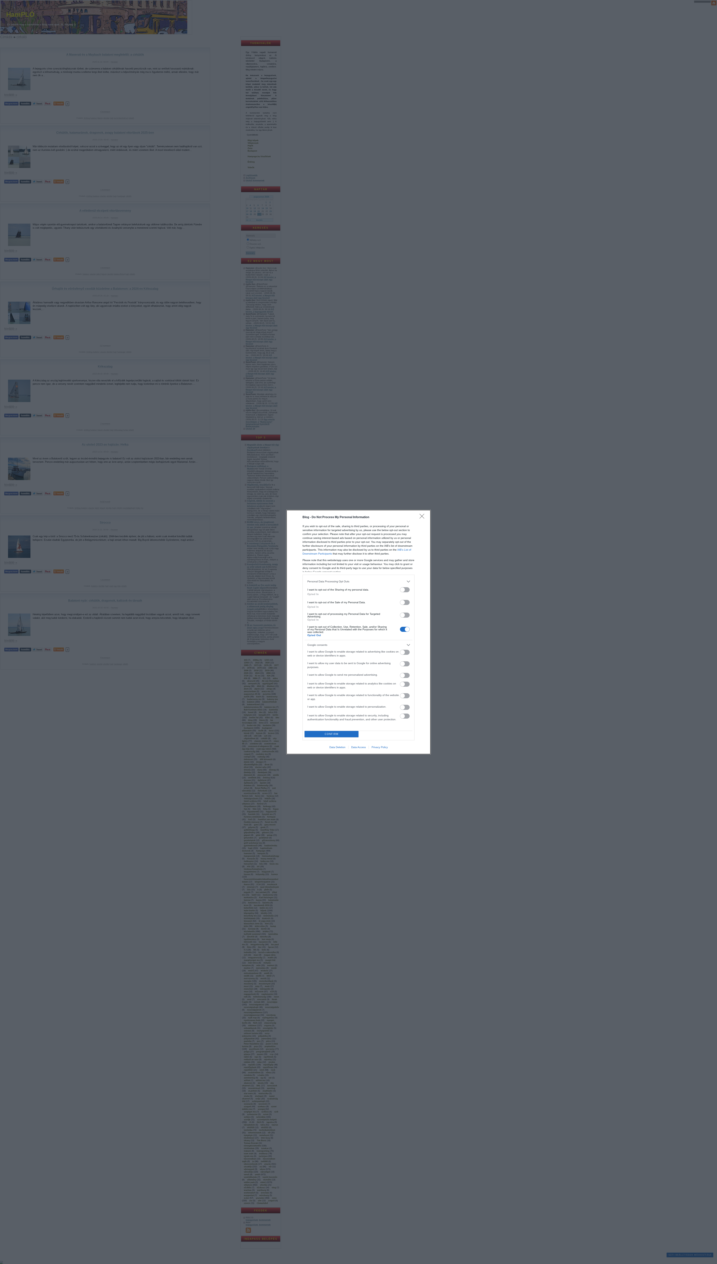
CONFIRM (332, 734)
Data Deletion (337, 747)
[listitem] (358, 581)
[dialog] (358, 632)
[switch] (405, 589)
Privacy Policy (380, 747)
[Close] (423, 517)
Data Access (358, 747)
